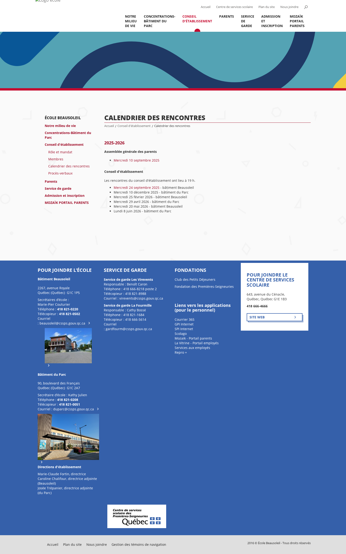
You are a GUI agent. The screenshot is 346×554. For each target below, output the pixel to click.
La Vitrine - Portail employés (197, 343)
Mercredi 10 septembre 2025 (136, 160)
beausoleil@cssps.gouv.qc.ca (62, 323)
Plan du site (266, 7)
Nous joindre (289, 7)
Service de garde (247, 21)
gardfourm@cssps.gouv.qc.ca (129, 329)
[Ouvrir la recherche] (305, 7)
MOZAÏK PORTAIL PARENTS (297, 21)
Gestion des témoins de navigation (139, 544)
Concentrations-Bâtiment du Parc (159, 21)
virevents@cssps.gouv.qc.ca (141, 298)
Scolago (181, 333)
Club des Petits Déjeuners (195, 279)
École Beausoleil (63, 117)
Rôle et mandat (60, 152)
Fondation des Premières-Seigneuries (204, 286)
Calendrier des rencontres (69, 166)
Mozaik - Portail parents (193, 338)
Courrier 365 (184, 319)
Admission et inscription (272, 21)
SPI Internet (184, 329)
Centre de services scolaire (234, 7)
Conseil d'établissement (197, 18)
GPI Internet (184, 324)
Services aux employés (192, 347)
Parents (226, 16)
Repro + (181, 352)
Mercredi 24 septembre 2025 (136, 187)
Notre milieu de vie (131, 21)
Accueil (205, 7)
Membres (55, 159)
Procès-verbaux (60, 173)
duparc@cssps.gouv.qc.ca (73, 409)
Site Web (257, 317)
